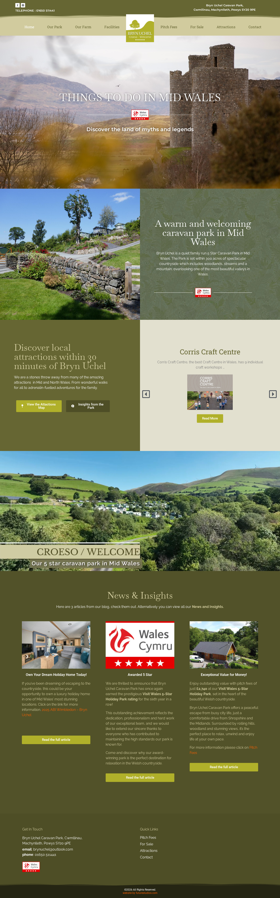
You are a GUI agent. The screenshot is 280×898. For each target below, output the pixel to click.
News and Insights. (208, 607)
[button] (146, 394)
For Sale (196, 26)
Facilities (111, 26)
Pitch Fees (169, 26)
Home (29, 26)
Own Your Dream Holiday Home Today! (56, 675)
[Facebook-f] (17, 5)
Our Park (54, 26)
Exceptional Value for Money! (224, 675)
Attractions (226, 26)
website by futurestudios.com (140, 893)
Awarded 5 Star (140, 675)
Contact (254, 26)
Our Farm (83, 26)
